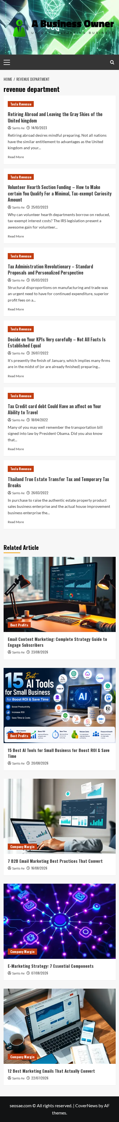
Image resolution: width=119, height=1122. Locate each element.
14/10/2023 (39, 127)
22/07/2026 (39, 1078)
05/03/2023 (39, 280)
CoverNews (86, 1105)
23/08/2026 (39, 652)
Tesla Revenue (20, 104)
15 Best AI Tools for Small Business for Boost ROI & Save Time (59, 753)
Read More (16, 157)
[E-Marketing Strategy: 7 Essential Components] (60, 921)
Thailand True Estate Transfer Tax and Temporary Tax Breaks (58, 482)
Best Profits (19, 625)
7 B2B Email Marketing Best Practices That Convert (55, 861)
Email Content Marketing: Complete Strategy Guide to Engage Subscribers (57, 642)
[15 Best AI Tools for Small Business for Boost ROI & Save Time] (60, 705)
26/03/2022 (39, 492)
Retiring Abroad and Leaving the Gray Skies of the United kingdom (55, 117)
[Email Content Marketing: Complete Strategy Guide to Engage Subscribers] (60, 594)
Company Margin (22, 846)
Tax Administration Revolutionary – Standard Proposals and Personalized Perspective (50, 269)
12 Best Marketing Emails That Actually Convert (51, 1071)
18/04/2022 (39, 419)
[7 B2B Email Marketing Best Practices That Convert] (60, 816)
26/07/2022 (39, 353)
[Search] (112, 62)
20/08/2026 (39, 763)
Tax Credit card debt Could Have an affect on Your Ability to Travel (54, 409)
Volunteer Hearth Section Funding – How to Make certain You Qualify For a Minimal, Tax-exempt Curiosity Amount (60, 193)
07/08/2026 (39, 973)
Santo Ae (18, 128)
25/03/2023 (39, 207)
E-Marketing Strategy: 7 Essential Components (51, 966)
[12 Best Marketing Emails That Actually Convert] (60, 1026)
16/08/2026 (39, 868)
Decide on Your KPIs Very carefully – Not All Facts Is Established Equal (57, 342)
